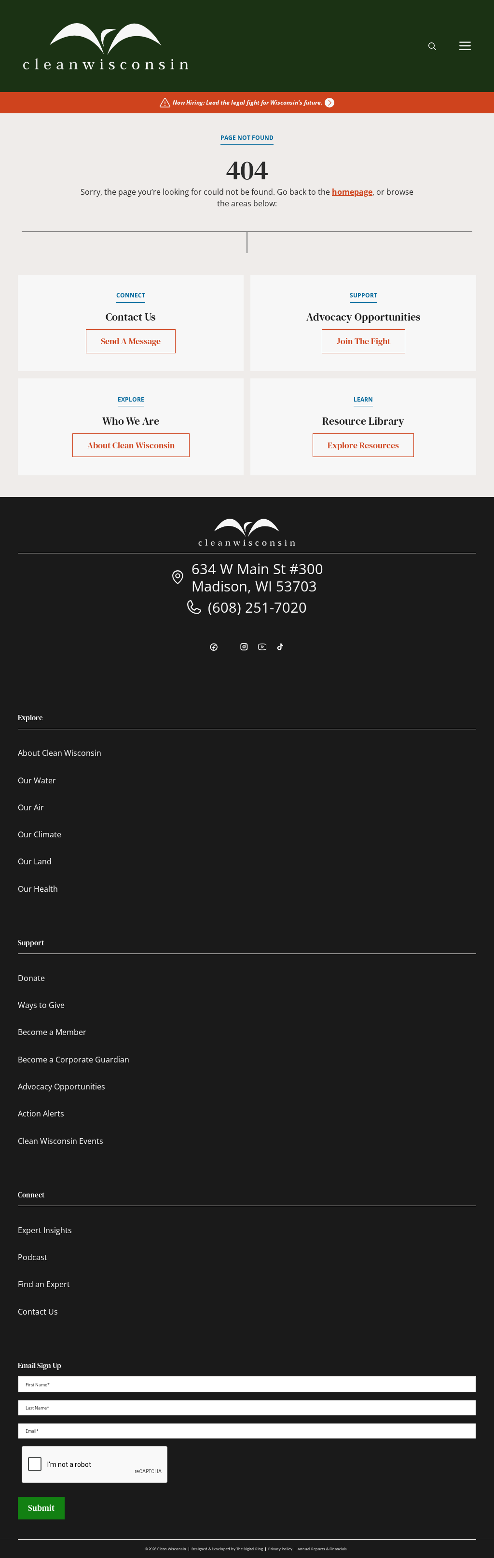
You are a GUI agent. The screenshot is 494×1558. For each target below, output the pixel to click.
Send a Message (131, 341)
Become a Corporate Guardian (73, 1059)
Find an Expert (44, 1284)
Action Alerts (41, 1113)
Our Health (38, 889)
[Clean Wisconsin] (105, 46)
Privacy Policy (280, 1548)
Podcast (32, 1257)
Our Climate (39, 834)
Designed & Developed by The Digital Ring (227, 1548)
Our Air (31, 807)
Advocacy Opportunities (61, 1086)
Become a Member (52, 1032)
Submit (41, 1508)
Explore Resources (363, 445)
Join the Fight (363, 341)
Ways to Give (41, 1005)
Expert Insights (45, 1230)
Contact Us (38, 1311)
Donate (31, 978)
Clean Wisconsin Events (60, 1141)
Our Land (35, 861)
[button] (432, 46)
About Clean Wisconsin (131, 445)
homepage (352, 192)
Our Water (37, 780)
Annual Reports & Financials (322, 1548)
